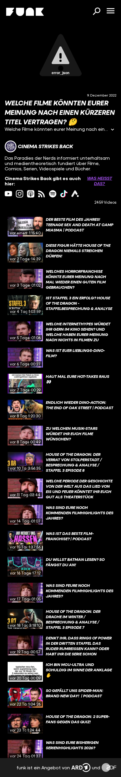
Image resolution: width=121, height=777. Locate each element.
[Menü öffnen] (110, 11)
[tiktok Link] (64, 193)
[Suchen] (96, 11)
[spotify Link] (52, 193)
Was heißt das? (99, 181)
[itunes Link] (30, 193)
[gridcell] (60, 227)
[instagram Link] (19, 193)
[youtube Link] (8, 193)
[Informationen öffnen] (112, 130)
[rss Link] (41, 193)
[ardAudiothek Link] (75, 193)
